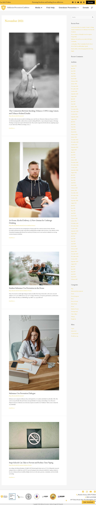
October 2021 (74, 198)
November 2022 (74, 165)
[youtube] (78, 2)
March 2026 (73, 78)
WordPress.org (74, 336)
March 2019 (73, 276)
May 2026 (73, 73)
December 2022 (74, 162)
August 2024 (74, 119)
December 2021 (74, 193)
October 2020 (74, 228)
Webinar (73, 316)
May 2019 (73, 271)
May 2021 (73, 210)
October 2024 (74, 114)
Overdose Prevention (68, 8)
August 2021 (74, 203)
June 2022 (73, 177)
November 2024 (74, 111)
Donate (86, 8)
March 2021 (73, 215)
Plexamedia (60, 504)
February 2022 (74, 188)
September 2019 (74, 261)
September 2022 (74, 170)
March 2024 (73, 132)
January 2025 (74, 106)
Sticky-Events (74, 304)
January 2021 (74, 221)
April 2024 (73, 129)
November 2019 (74, 256)
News (72, 298)
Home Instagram (75, 296)
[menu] (92, 8)
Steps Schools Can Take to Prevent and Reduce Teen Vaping (31, 462)
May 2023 (73, 157)
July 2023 (73, 152)
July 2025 (73, 99)
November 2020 (74, 226)
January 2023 (74, 160)
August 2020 (74, 233)
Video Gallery (74, 314)
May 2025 (73, 104)
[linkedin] (81, 2)
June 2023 (73, 154)
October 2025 (74, 91)
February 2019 (74, 279)
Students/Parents (31, 225)
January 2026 (74, 83)
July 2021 (73, 205)
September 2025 (74, 94)
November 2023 (74, 142)
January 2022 (74, 190)
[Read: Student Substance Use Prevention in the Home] (34, 268)
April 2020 (73, 243)
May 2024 (73, 127)
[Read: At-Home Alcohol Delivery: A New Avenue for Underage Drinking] (34, 179)
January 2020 (74, 251)
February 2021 (74, 218)
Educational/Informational (17, 116)
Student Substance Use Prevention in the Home (26, 288)
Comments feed (74, 333)
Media (37, 8)
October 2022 (74, 167)
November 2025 (74, 88)
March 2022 (73, 185)
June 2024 (73, 124)
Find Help (50, 8)
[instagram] (75, 2)
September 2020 (74, 231)
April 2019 (73, 274)
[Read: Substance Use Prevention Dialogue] (34, 352)
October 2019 (74, 259)
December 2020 (74, 223)
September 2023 (74, 147)
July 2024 (73, 121)
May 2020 (73, 241)
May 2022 (73, 180)
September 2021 (74, 200)
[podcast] (84, 2)
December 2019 (74, 253)
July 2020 (73, 236)
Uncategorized (74, 311)
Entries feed (73, 331)
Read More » (12, 128)
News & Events (74, 301)
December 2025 (74, 86)
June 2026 (73, 71)
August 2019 (74, 264)
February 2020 (74, 248)
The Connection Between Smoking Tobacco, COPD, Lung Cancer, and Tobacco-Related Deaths (34, 112)
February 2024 (74, 134)
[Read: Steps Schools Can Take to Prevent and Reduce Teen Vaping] (34, 440)
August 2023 (74, 149)
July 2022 (73, 175)
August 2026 (74, 66)
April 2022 (73, 182)
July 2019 (73, 266)
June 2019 (73, 269)
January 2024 (74, 137)
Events (72, 293)
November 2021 (74, 195)
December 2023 (74, 139)
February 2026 (74, 81)
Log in (72, 328)
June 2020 (73, 238)
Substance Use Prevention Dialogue (22, 393)
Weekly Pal (73, 319)
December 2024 (74, 109)
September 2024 (74, 116)
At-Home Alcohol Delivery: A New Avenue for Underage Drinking (30, 221)
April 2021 (73, 213)
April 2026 (73, 76)
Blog (10, 116)
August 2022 (74, 172)
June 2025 (73, 101)
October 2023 (74, 144)
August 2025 (74, 96)
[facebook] (73, 2)
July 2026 (73, 68)
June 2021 (73, 208)
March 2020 (73, 246)
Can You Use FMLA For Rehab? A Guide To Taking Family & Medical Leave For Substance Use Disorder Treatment (82, 30)
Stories (25, 225)
